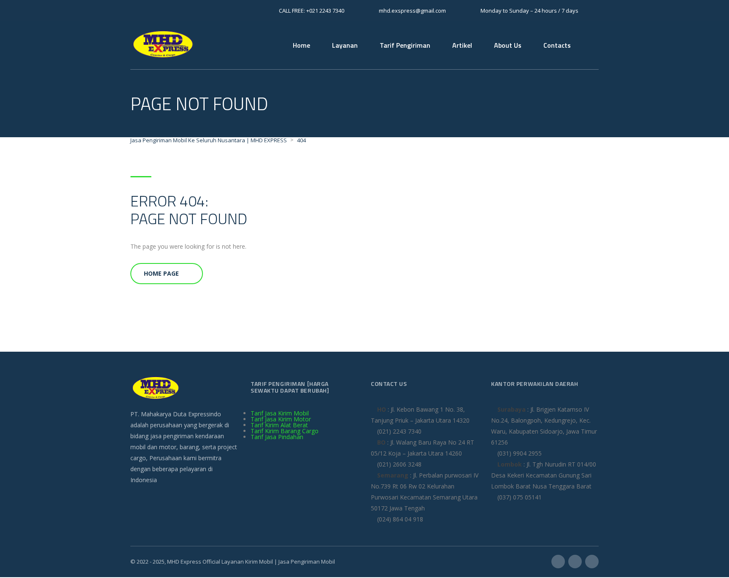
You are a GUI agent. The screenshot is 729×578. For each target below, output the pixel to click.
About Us (507, 45)
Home (301, 45)
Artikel (462, 45)
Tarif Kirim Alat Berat (279, 425)
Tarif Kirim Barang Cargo (285, 431)
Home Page (161, 273)
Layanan (345, 45)
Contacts (557, 45)
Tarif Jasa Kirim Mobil (280, 413)
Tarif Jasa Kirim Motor (281, 419)
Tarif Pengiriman (405, 45)
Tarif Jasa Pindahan (277, 437)
